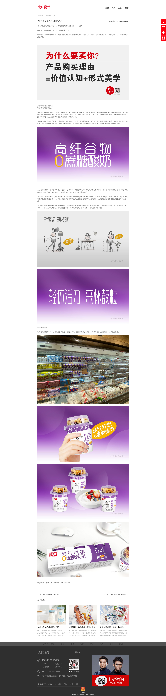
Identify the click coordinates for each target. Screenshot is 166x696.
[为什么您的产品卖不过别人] (51, 615)
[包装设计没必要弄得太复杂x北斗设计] (83, 615)
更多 (77, 652)
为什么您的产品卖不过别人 (48, 627)
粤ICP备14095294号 (77, 694)
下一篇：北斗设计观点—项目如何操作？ (116, 594)
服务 (120, 8)
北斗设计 (49, 15)
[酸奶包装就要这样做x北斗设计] (114, 615)
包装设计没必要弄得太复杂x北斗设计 (84, 627)
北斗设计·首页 (49, 644)
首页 (107, 8)
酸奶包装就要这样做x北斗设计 (112, 627)
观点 (55, 15)
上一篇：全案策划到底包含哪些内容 (48, 594)
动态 (101, 644)
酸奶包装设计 (51, 583)
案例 (113, 8)
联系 (121, 644)
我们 (127, 8)
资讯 (111, 644)
